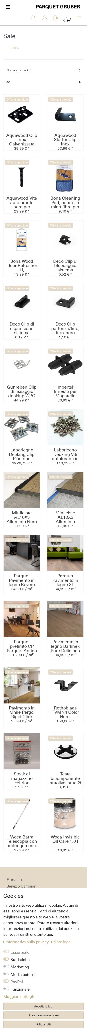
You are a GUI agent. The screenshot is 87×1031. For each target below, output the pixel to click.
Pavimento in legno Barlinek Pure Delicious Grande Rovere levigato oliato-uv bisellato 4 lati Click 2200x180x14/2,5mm (65, 646)
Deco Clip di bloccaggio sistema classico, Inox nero (65, 265)
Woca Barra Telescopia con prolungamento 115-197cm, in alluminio (21, 841)
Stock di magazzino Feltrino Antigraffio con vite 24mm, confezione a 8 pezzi (22, 778)
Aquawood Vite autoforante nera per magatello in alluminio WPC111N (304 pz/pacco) (21, 202)
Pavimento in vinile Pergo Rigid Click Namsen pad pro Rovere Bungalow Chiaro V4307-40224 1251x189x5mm (22, 712)
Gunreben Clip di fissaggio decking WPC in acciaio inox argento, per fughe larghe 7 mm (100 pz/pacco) (22, 391)
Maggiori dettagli (18, 996)
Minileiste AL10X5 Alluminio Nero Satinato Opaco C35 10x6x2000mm (21, 517)
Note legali (62, 941)
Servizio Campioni (22, 886)
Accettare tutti (43, 1006)
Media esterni (22, 974)
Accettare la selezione (44, 1015)
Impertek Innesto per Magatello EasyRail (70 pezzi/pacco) (65, 391)
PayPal (16, 981)
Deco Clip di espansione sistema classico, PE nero (22, 328)
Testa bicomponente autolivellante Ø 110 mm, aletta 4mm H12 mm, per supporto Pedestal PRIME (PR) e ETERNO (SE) (65, 778)
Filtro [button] (15, 48)
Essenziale (19, 952)
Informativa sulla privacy (28, 941)
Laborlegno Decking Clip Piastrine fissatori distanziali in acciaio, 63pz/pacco (22, 454)
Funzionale (20, 989)
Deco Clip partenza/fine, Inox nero (65, 328)
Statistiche (20, 959)
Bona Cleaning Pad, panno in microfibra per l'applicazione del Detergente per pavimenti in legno (65, 202)
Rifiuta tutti (43, 1024)
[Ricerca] (34, 18)
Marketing (19, 966)
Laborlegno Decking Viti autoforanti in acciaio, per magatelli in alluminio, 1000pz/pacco (65, 454)
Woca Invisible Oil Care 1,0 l (65, 839)
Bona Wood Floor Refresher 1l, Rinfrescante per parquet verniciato (21, 265)
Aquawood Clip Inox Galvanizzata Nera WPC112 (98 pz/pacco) (21, 139)
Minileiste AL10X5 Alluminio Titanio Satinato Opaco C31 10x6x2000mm (65, 517)
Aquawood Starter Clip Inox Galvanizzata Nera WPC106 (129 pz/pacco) (65, 139)
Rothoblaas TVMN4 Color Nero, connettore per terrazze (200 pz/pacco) (65, 712)
